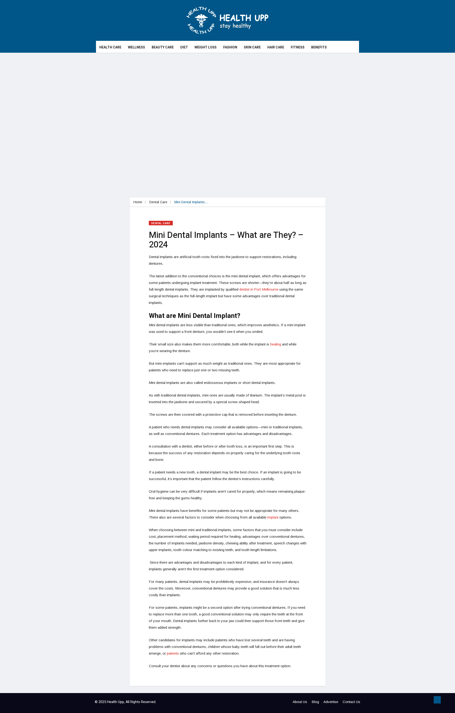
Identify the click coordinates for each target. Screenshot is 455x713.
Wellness (136, 47)
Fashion (230, 47)
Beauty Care (163, 47)
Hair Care (275, 47)
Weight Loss (206, 47)
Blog (315, 702)
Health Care (110, 47)
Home (137, 202)
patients (173, 653)
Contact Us (351, 702)
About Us (300, 702)
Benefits (319, 47)
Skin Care (252, 47)
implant (272, 517)
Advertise (330, 702)
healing (275, 344)
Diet (184, 47)
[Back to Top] (437, 700)
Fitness (298, 47)
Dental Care (158, 202)
